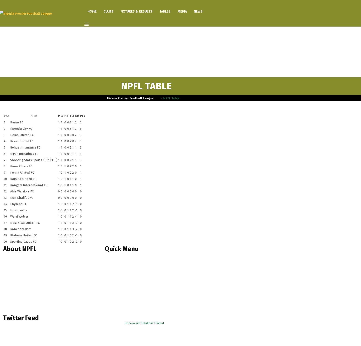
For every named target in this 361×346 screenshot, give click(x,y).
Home (92, 11)
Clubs (108, 11)
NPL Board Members (122, 280)
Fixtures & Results (136, 11)
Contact (113, 301)
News (198, 11)
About (112, 272)
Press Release (117, 294)
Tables (164, 11)
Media (182, 11)
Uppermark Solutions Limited (144, 323)
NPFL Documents (119, 287)
